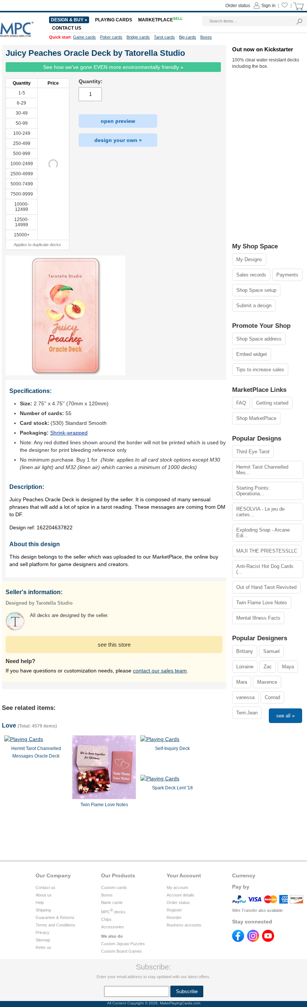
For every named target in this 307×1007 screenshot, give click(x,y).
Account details (180, 895)
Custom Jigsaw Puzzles (123, 943)
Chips (106, 919)
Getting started (272, 403)
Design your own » (118, 140)
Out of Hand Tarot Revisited (266, 587)
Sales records (251, 275)
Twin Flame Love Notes (261, 602)
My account (177, 887)
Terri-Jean (247, 713)
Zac (268, 666)
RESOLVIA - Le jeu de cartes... (260, 511)
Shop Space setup (256, 290)
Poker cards (111, 37)
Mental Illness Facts (258, 618)
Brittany (244, 651)
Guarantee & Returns (55, 917)
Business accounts (184, 925)
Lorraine (244, 666)
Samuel (271, 651)
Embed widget (251, 354)
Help (40, 902)
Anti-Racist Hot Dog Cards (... (265, 569)
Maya (288, 666)
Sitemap (43, 940)
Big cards (187, 37)
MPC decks (113, 912)
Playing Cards (113, 19)
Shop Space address (259, 339)
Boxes (107, 895)
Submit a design (253, 305)
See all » (285, 716)
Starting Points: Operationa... (253, 490)
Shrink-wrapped (69, 433)
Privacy (42, 932)
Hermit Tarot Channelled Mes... (262, 469)
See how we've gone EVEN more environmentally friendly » (113, 67)
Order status (178, 902)
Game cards (84, 37)
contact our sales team (160, 671)
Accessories (112, 927)
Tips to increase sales (260, 369)
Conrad (272, 697)
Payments (287, 275)
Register (174, 910)
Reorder (174, 917)
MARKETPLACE (160, 19)
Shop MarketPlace (256, 418)
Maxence (267, 682)
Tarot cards (164, 37)
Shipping (43, 910)
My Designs (249, 259)
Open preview (118, 121)
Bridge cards (138, 37)
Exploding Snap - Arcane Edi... (263, 532)
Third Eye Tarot (253, 451)
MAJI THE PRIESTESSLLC (266, 551)
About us (44, 895)
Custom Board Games (121, 951)
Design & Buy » (69, 19)
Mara (241, 682)
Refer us (43, 947)
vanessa (245, 697)
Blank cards (112, 902)
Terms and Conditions (55, 925)
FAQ (241, 403)
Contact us (45, 887)
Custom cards (114, 887)
